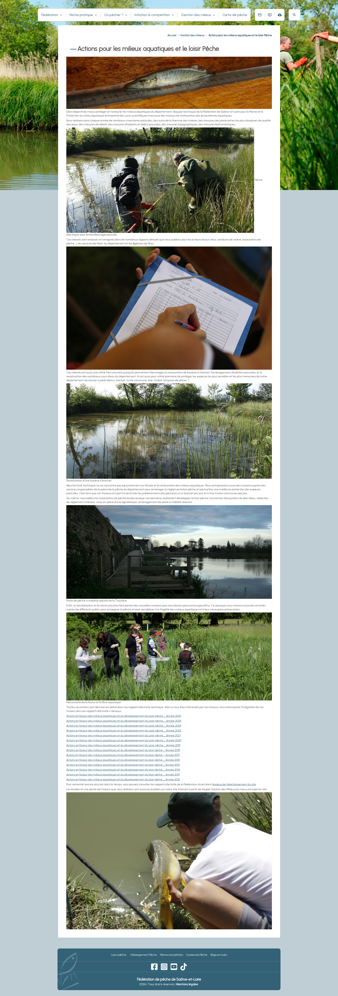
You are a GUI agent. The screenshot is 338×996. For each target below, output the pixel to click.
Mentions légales (187, 984)
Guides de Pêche (196, 955)
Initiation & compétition (152, 15)
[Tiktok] (183, 966)
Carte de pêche (234, 15)
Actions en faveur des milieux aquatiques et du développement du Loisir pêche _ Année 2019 (123, 745)
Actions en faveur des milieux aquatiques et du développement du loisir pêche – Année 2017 (123, 755)
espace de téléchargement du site (234, 784)
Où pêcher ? (113, 15)
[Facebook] (154, 966)
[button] (294, 15)
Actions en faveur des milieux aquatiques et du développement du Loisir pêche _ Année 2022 (123, 730)
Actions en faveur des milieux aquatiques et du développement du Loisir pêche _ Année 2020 (123, 740)
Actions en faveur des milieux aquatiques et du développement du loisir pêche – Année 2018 (123, 750)
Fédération (49, 15)
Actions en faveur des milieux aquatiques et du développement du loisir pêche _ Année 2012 (123, 779)
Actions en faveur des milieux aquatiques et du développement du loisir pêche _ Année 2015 (123, 764)
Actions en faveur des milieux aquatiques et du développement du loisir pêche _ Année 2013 (123, 774)
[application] (60, 15)
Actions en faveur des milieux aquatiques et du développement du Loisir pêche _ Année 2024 (123, 721)
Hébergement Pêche (143, 955)
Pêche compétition (171, 955)
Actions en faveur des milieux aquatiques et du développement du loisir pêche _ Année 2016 (123, 760)
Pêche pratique (81, 15)
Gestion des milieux (196, 15)
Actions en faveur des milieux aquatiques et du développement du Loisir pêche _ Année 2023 (123, 725)
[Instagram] (164, 966)
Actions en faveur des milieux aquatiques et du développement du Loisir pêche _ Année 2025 (123, 716)
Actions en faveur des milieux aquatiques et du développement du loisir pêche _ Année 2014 (123, 769)
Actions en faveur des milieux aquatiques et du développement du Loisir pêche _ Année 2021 (123, 735)
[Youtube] (174, 966)
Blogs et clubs (218, 955)
